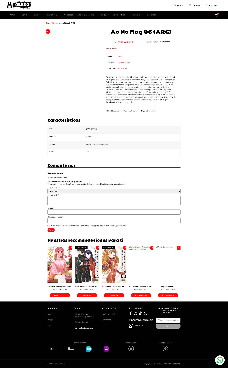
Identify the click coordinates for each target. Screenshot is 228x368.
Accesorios (136, 15)
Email (158, 317)
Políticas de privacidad (56, 364)
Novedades (68, 15)
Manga (12, 15)
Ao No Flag (122, 68)
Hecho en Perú (51, 15)
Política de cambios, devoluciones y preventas (84, 315)
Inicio (48, 23)
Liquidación (151, 15)
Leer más (87, 295)
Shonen (133, 111)
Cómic (24, 15)
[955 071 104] (131, 325)
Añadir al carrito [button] (60, 295)
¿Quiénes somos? (108, 314)
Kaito (120, 56)
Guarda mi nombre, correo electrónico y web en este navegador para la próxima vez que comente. (88, 226)
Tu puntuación (54, 188)
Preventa (102, 15)
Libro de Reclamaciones (84, 328)
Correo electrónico (55, 217)
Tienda (54, 23)
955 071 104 (139, 325)
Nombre (51, 208)
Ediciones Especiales (86, 15)
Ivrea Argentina (124, 62)
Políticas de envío (81, 322)
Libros (36, 15)
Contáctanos (107, 320)
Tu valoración (53, 195)
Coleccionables (119, 15)
